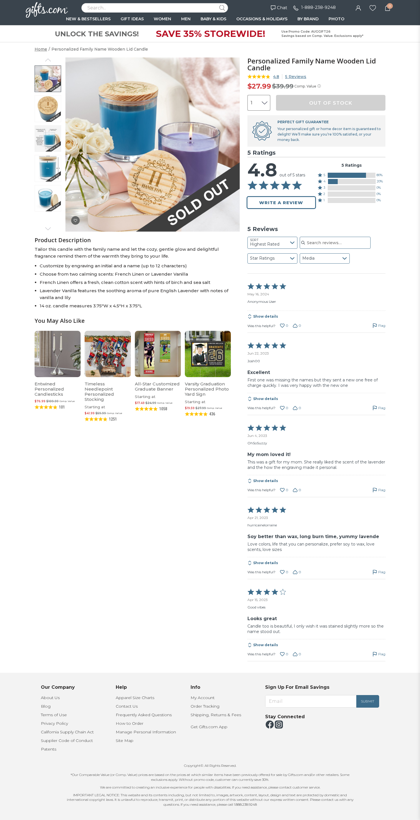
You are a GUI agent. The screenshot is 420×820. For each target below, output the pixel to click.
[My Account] (358, 7)
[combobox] (272, 243)
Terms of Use (54, 714)
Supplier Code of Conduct (67, 740)
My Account (203, 697)
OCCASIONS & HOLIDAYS (261, 18)
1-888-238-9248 (318, 7)
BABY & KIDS (213, 18)
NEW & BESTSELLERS (88, 18)
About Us (50, 697)
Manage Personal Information (146, 732)
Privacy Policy (54, 723)
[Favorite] (372, 7)
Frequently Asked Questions (144, 714)
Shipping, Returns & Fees (216, 714)
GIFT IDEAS (132, 18)
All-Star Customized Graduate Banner (157, 386)
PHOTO (336, 18)
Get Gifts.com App (209, 726)
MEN (186, 18)
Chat (282, 7)
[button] (351, 175)
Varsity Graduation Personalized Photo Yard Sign (207, 389)
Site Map (124, 740)
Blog (46, 706)
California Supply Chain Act (67, 732)
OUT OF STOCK (330, 103)
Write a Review (281, 202)
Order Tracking (205, 706)
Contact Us (127, 706)
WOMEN (162, 18)
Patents (48, 749)
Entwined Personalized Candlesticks (49, 389)
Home (41, 49)
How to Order (129, 723)
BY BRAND (308, 18)
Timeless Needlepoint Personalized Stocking (99, 391)
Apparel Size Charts (135, 697)
